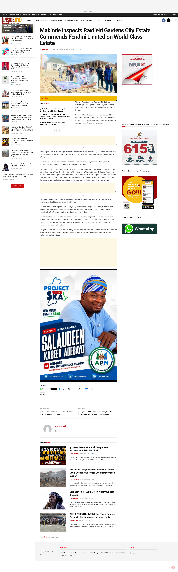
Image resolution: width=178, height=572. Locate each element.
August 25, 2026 (85, 479)
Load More (17, 185)
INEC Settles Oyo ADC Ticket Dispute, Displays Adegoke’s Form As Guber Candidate (21, 92)
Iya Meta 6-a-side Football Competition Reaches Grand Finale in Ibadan (22, 140)
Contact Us (12, 14)
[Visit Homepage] (12, 20)
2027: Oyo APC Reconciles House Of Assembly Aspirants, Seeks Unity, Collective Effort (21, 50)
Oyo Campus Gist (87, 20)
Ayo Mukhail (45, 49)
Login (174, 14)
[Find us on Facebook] (164, 20)
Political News (41, 20)
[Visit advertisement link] (78, 325)
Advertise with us (46, 14)
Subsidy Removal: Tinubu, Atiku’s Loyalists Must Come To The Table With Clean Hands (22, 38)
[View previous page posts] (54, 130)
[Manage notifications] (173, 567)
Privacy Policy (26, 14)
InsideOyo (4, 14)
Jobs (99, 20)
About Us (18, 14)
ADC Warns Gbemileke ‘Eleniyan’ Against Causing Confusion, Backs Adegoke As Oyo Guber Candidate (22, 129)
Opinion (108, 20)
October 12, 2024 (58, 49)
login (45, 537)
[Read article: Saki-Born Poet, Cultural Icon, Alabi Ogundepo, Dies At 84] (53, 499)
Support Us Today (57, 14)
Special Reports (71, 20)
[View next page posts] (58, 130)
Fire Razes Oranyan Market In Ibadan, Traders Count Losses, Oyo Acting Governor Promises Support (56, 117)
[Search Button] (175, 20)
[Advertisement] (88, 4)
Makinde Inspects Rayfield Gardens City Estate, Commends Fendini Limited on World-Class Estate (16, 25)
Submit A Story (36, 14)
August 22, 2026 (85, 520)
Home (29, 20)
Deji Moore (74, 498)
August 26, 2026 (85, 453)
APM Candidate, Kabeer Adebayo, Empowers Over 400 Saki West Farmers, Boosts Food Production (22, 117)
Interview (118, 20)
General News (56, 20)
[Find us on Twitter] (168, 20)
